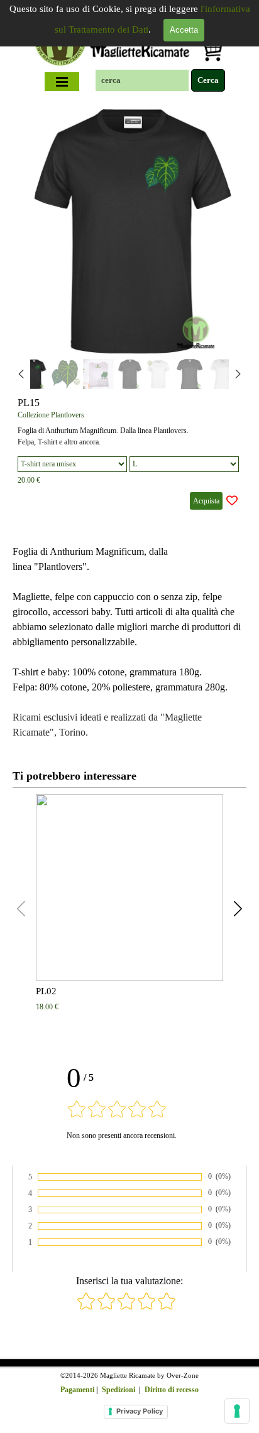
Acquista (206, 500)
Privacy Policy (139, 1411)
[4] (146, 1307)
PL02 (46, 991)
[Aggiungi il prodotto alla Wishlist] (232, 501)
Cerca (208, 80)
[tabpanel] (129, 642)
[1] (86, 1307)
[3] (126, 1307)
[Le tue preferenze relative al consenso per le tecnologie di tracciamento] (237, 1411)
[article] (129, 310)
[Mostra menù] (62, 81)
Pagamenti (77, 1389)
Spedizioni (118, 1389)
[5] (167, 1307)
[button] (222, 228)
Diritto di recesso (172, 1389)
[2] (106, 1307)
